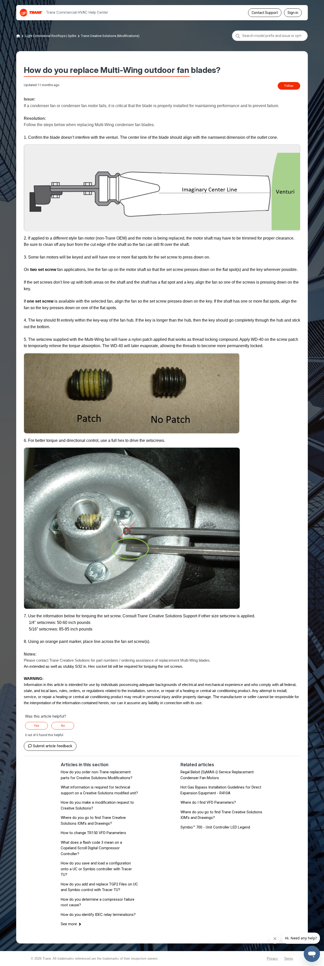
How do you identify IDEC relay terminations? (98, 914)
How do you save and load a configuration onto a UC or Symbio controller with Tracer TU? (96, 869)
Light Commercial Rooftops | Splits (50, 36)
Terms (288, 958)
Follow (289, 86)
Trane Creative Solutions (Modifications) (110, 36)
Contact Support (265, 13)
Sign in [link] (293, 13)
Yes (36, 725)
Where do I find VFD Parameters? (208, 802)
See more (69, 924)
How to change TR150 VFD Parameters (93, 833)
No (63, 725)
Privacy (272, 958)
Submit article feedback (52, 746)
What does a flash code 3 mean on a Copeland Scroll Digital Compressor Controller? (91, 848)
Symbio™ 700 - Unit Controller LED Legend (215, 827)
